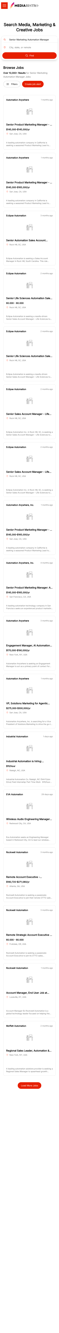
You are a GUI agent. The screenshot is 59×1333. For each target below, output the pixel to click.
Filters (14, 84)
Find (32, 55)
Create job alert (33, 84)
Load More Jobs (29, 1085)
